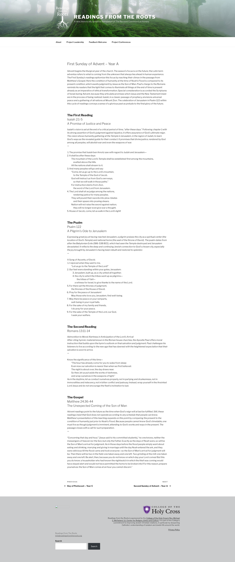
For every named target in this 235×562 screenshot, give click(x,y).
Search (58, 541)
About (58, 42)
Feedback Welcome (98, 42)
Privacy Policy (174, 530)
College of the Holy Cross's (157, 518)
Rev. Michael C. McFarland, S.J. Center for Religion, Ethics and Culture (146, 519)
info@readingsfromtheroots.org (68, 535)
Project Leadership (75, 42)
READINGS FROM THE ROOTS (115, 17)
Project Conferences (121, 42)
